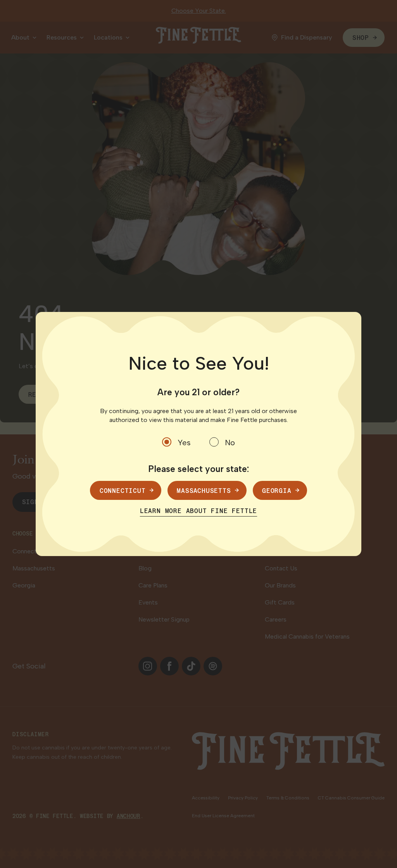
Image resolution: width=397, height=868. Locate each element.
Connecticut (123, 490)
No (230, 442)
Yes (184, 442)
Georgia (277, 490)
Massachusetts (204, 490)
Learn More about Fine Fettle (198, 510)
